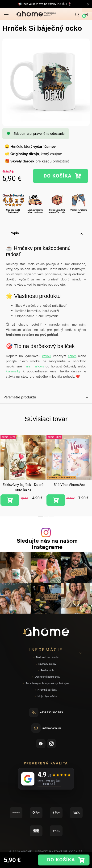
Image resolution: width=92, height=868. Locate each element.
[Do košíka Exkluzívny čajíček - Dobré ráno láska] (9, 500)
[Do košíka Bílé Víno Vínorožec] (55, 500)
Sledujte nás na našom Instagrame (47, 544)
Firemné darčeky (47, 690)
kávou (46, 355)
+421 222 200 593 (51, 712)
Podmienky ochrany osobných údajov (47, 683)
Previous (4, 464)
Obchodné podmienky (47, 677)
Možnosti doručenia (47, 657)
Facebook (41, 743)
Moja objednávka (47, 696)
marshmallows (34, 366)
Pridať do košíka (60, 176)
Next (87, 464)
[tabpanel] (23, 470)
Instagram (51, 743)
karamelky (13, 371)
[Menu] (6, 14)
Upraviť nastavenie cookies (59, 851)
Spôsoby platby (47, 664)
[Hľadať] (77, 14)
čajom (72, 355)
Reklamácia (47, 670)
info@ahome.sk (51, 728)
